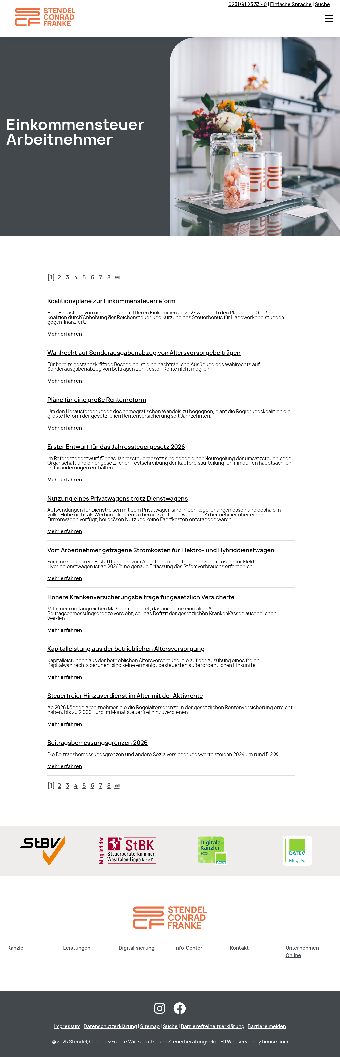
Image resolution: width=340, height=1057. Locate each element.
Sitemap (150, 1026)
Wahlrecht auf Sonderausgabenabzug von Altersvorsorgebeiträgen (144, 353)
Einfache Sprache (291, 4)
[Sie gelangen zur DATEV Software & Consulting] (297, 864)
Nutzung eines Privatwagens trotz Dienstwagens (117, 499)
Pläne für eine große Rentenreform (96, 400)
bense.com (275, 1042)
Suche (322, 4)
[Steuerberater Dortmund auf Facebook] (180, 1012)
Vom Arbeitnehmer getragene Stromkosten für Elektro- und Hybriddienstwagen (160, 550)
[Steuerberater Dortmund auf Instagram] (159, 1012)
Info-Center (188, 948)
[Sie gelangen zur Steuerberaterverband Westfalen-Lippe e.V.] (42, 864)
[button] (329, 18)
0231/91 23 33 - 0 (247, 4)
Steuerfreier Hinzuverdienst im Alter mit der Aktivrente (125, 696)
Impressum (67, 1026)
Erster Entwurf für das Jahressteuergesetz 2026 (116, 447)
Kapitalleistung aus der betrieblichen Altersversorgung (126, 649)
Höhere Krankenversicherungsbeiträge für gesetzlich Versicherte (140, 597)
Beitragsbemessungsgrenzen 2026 (97, 743)
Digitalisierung (136, 948)
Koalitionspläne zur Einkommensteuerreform (111, 301)
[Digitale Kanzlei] (212, 864)
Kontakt (239, 948)
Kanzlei (16, 948)
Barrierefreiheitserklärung (212, 1026)
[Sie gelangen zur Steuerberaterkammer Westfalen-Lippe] (127, 862)
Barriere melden (267, 1026)
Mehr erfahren (64, 334)
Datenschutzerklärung (110, 1026)
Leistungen (76, 948)
